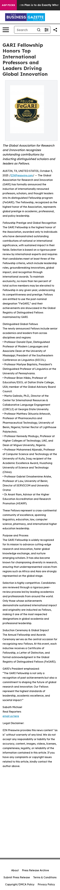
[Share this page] (55, 30)
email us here (11, 716)
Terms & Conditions (44, 877)
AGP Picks (8, 5)
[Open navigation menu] (6, 30)
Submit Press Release (17, 877)
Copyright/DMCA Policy (19, 884)
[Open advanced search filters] (46, 29)
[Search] (39, 29)
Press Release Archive (35, 870)
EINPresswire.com (22, 175)
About (15, 870)
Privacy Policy (46, 884)
